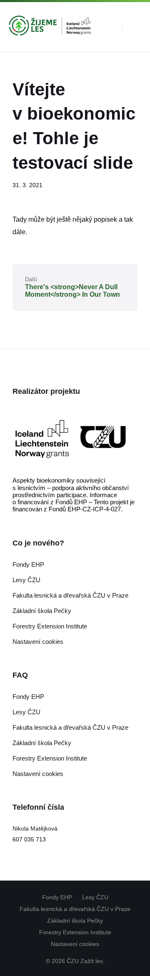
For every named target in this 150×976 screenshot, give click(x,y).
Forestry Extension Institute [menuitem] (75, 932)
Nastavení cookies (37, 641)
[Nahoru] (131, 889)
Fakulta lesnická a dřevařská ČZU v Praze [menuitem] (75, 909)
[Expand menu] (136, 27)
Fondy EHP (28, 564)
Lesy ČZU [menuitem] (95, 897)
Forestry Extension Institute (49, 626)
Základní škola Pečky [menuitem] (75, 920)
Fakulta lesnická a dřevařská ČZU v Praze (70, 595)
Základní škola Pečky (41, 610)
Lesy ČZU (26, 579)
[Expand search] (109, 27)
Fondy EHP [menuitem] (57, 897)
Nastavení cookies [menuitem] (75, 944)
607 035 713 (29, 839)
